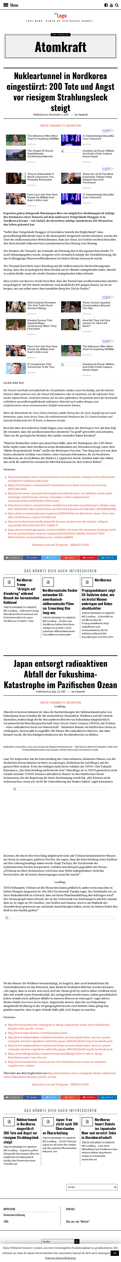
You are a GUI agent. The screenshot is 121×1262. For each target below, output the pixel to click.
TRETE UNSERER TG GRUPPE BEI (60, 125)
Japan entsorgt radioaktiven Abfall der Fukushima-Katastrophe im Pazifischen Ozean (60, 673)
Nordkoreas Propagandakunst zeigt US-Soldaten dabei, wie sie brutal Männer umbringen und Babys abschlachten (98, 594)
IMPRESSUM (9, 1209)
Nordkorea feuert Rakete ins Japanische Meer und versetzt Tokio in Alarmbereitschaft (99, 1128)
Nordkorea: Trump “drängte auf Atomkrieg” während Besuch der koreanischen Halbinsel (21, 591)
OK (114, 1253)
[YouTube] (111, 5)
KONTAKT (70, 1209)
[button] (114, 1187)
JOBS (5, 1221)
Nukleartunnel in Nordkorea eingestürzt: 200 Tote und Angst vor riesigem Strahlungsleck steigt (61, 91)
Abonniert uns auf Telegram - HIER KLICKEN (60, 544)
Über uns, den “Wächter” (78, 1221)
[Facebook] (106, 5)
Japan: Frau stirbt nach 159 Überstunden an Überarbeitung (60, 1126)
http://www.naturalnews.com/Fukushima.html (37, 1033)
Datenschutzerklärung (14, 1215)
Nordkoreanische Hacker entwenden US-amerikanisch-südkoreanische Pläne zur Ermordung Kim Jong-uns (60, 601)
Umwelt (83, 114)
